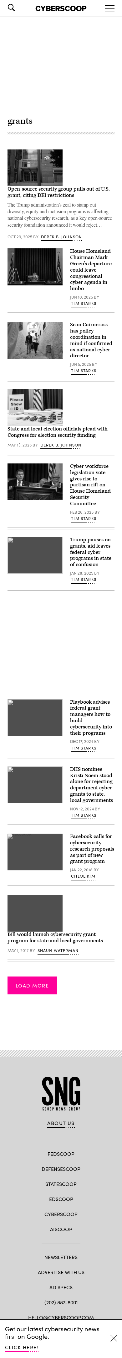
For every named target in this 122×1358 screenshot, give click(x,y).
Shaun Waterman (58, 950)
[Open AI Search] (20, 7)
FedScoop (61, 1153)
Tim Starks (83, 303)
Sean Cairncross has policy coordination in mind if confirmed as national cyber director (91, 340)
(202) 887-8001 (61, 1302)
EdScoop (61, 1199)
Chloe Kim (83, 876)
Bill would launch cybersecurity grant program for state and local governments (55, 937)
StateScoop (61, 1184)
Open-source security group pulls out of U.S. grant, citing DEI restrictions (59, 192)
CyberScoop (61, 1214)
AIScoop (61, 1229)
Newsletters (61, 1257)
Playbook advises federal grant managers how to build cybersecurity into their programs (91, 718)
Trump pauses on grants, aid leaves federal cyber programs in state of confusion (90, 552)
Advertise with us (61, 1272)
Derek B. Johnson (61, 237)
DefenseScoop (61, 1169)
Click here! (21, 1347)
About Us (61, 1123)
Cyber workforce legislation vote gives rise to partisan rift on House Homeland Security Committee (90, 485)
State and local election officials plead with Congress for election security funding (58, 432)
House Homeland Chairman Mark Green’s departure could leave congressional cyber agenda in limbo (91, 270)
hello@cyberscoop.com (61, 1317)
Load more (32, 985)
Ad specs (61, 1287)
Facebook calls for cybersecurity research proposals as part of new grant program (92, 849)
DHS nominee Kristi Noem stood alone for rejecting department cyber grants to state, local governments (91, 785)
